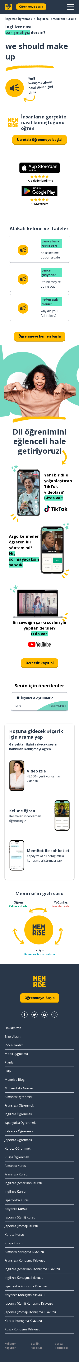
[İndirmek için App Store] (39, 167)
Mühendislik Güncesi (19, 1088)
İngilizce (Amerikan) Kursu (55, 19)
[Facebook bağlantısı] (24, 1014)
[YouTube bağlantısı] (44, 1014)
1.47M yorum (39, 204)
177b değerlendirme (39, 180)
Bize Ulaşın (13, 1036)
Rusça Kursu (13, 1243)
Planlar (10, 1062)
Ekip (8, 1071)
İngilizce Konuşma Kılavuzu (24, 1278)
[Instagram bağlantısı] (54, 1014)
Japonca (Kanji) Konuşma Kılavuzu (29, 1303)
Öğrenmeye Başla (31, 6)
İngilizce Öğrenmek (18, 19)
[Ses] (14, 88)
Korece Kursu (14, 1234)
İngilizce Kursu (15, 1191)
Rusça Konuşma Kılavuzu (22, 1329)
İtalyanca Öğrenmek (19, 1131)
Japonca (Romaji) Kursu (21, 1226)
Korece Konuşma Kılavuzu (23, 1321)
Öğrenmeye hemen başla (39, 336)
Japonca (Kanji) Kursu (20, 1217)
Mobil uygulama (16, 1054)
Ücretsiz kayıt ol (40, 663)
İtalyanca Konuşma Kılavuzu (24, 1295)
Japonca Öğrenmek (18, 1140)
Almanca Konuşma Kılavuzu (24, 1252)
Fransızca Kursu (16, 1174)
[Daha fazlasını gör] (70, 6)
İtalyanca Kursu (16, 1209)
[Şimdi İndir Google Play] (39, 191)
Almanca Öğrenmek (19, 1097)
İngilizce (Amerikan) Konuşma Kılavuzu (32, 1269)
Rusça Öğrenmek (17, 1157)
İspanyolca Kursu (17, 1200)
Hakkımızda (13, 1028)
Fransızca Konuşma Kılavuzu (25, 1260)
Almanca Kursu (15, 1166)
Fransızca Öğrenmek (19, 1105)
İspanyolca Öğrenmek (20, 1123)
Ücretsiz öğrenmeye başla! (39, 139)
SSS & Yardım (14, 1045)
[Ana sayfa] (13, 122)
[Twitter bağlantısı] (34, 1014)
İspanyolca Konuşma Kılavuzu (26, 1286)
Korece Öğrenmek (17, 1148)
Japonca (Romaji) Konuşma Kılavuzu (30, 1312)
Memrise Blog (15, 1079)
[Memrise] (8, 6)
